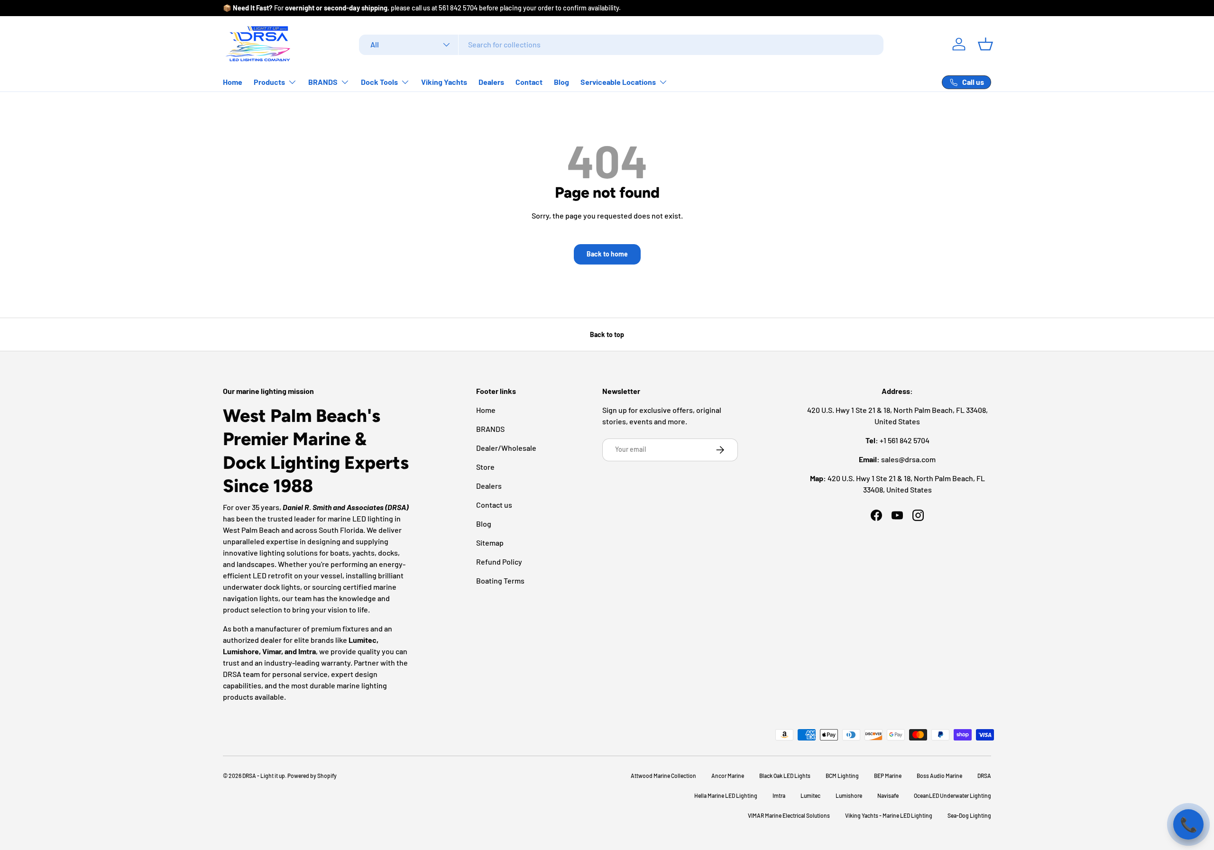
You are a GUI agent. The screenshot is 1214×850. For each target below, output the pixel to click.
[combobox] (621, 44)
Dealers (491, 81)
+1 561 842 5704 (904, 440)
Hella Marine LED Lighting (725, 795)
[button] (985, 44)
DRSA (984, 775)
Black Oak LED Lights (784, 775)
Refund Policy (499, 561)
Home (232, 81)
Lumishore (849, 795)
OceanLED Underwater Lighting (952, 795)
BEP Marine (887, 775)
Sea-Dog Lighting (969, 815)
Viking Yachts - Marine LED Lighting (888, 815)
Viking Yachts (444, 81)
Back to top (607, 334)
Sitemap (490, 542)
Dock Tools (379, 81)
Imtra (779, 795)
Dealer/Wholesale (506, 447)
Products (269, 81)
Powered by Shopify (312, 775)
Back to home (607, 254)
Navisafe (888, 795)
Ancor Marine (727, 775)
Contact (529, 81)
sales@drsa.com (908, 459)
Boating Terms (500, 580)
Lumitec (810, 795)
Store (485, 466)
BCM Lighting (842, 775)
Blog (561, 81)
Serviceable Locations (618, 81)
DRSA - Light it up (263, 775)
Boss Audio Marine (939, 775)
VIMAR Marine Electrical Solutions (789, 815)
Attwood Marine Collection (663, 775)
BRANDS (323, 81)
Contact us (494, 504)
